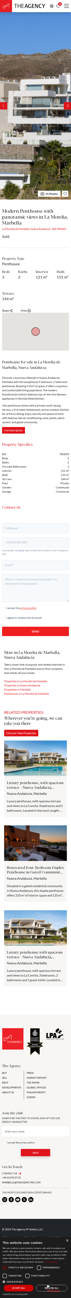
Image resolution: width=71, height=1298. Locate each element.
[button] (35, 1281)
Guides (31, 1097)
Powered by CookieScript (15, 1294)
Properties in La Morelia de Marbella (25, 681)
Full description (13, 430)
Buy (4, 1072)
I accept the (21, 608)
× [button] (67, 1240)
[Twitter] (24, 1199)
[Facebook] (11, 1199)
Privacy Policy (51, 1261)
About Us (8, 1092)
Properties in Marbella (17, 689)
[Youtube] (17, 1199)
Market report (37, 1077)
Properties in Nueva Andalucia (22, 685)
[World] (51, 6)
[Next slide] (67, 105)
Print (24, 310)
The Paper (33, 1082)
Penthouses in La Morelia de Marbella (26, 693)
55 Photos (51, 193)
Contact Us (9, 1173)
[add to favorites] (65, 194)
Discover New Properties (21, 733)
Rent (5, 1082)
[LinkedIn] (30, 1199)
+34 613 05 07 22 (11, 1177)
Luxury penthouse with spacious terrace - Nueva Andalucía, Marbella (35, 956)
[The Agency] (13, 1039)
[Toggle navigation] (66, 6)
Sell (4, 1077)
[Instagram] (4, 1199)
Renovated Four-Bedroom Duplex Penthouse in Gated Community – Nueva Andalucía (35, 872)
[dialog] (35, 1267)
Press (30, 1072)
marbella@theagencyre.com (21, 1182)
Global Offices (36, 1087)
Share (5, 310)
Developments (11, 1087)
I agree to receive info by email (24, 617)
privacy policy (28, 608)
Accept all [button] (18, 1288)
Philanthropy (36, 1092)
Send (35, 631)
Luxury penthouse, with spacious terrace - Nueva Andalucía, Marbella (35, 787)
